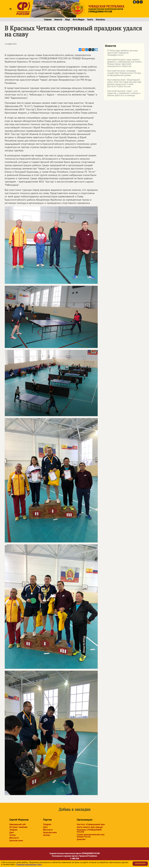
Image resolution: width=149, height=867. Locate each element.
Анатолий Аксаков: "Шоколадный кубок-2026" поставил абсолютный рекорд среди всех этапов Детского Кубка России (123, 83)
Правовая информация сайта (29, 864)
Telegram (13, 830)
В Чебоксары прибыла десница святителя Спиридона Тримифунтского (121, 52)
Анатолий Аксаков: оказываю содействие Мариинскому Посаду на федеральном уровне (123, 73)
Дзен (11, 832)
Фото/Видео (78, 19)
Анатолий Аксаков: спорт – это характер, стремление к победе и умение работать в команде (122, 93)
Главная (48, 19)
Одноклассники (16, 840)
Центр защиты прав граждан (90, 827)
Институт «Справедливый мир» (91, 824)
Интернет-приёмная (18, 827)
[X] (89, 49)
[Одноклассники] (83, 49)
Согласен (140, 864)
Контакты (100, 19)
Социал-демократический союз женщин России (90, 835)
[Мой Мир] (86, 49)
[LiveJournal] (93, 49)
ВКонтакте (14, 838)
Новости (58, 19)
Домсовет (81, 839)
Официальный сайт (17, 824)
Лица (67, 19)
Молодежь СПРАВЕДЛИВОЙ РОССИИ (89, 831)
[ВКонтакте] (80, 49)
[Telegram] (96, 49)
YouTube (46, 835)
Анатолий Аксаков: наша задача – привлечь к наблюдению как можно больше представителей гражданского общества (123, 63)
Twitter (12, 835)
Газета (90, 19)
